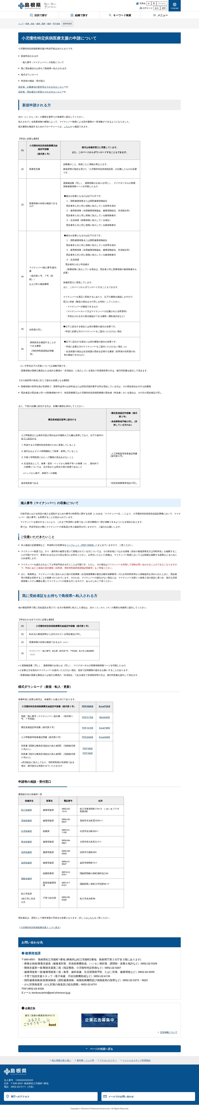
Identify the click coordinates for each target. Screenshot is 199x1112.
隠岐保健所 (26, 878)
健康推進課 (67, 23)
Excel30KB (104, 737)
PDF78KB (88, 748)
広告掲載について (168, 1032)
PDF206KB (87, 737)
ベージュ (162, 3)
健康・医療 (40, 23)
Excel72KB (104, 706)
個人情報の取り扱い (61, 1060)
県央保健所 (26, 841)
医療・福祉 (30, 23)
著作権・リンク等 (85, 1060)
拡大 (157, 8)
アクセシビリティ (108, 1060)
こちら (67, 126)
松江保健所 (26, 809)
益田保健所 (26, 862)
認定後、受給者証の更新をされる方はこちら (40, 91)
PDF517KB (87, 717)
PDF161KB (87, 727)
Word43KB (104, 717)
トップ (21, 23)
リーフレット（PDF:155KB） (80, 545)
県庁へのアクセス (20, 1096)
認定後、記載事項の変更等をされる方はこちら (41, 86)
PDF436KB (87, 706)
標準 (164, 8)
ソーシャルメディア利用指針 (137, 1060)
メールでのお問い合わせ (121, 1096)
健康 (49, 23)
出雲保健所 (26, 831)
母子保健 (56, 23)
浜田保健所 (26, 852)
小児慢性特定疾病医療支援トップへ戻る (39, 927)
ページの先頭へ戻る (101, 1049)
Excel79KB (104, 727)
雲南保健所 (26, 820)
